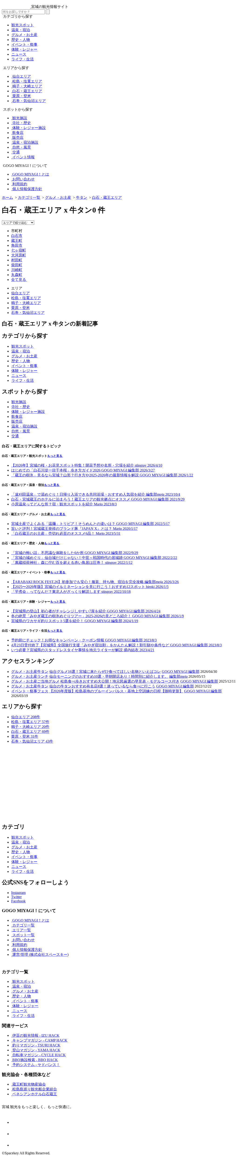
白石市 (16, 236)
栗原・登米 (20, 308)
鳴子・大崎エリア (26, 303)
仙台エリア (20, 293)
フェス (42, 691)
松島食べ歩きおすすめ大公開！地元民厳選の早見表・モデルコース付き (119, 681)
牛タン (42, 672)
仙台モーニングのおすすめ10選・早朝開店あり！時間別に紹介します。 (108, 676)
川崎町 (16, 270)
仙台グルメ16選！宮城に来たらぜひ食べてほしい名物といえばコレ (105, 672)
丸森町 (16, 275)
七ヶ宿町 (18, 250)
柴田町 (16, 265)
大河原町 (18, 255)
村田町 (16, 260)
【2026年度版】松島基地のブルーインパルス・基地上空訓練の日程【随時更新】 (116, 691)
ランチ (42, 676)
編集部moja (178, 676)
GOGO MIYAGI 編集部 (180, 672)
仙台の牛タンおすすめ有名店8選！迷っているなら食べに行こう (102, 686)
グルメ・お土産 (24, 672)
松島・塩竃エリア (26, 298)
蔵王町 (16, 240)
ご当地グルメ (48, 681)
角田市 (16, 245)
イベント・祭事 (24, 691)
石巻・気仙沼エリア (28, 313)
